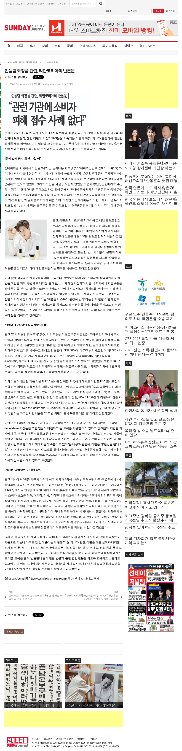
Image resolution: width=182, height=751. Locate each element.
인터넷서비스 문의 (35, 3)
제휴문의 (51, 3)
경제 (32, 45)
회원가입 (170, 10)
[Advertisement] (69, 719)
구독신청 (61, 3)
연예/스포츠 (87, 45)
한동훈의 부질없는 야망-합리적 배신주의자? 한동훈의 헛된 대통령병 (151, 180)
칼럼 (127, 45)
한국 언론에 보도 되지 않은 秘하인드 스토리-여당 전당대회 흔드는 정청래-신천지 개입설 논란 (151, 192)
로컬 (57, 45)
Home (7, 62)
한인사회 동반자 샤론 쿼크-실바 (151, 410)
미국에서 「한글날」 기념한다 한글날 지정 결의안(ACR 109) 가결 (34, 705)
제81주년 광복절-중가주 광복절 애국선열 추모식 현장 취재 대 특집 (150, 520)
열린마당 (146, 45)
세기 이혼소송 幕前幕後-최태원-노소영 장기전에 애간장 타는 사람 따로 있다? (151, 168)
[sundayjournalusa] (25, 27)
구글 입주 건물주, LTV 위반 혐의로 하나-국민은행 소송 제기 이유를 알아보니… (149, 318)
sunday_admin (49, 84)
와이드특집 (110, 45)
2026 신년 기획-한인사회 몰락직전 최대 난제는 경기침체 (151, 352)
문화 (70, 45)
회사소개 (10, 3)
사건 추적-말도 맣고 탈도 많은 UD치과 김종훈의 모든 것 (149, 421)
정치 (20, 45)
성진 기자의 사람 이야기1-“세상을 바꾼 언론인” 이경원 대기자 (94, 705)
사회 (45, 45)
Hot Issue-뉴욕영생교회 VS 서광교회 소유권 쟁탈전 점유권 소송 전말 (151, 446)
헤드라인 (69, 84)
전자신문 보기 (134, 554)
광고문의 (20, 3)
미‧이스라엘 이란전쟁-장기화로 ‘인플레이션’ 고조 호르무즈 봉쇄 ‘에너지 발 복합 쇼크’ (150, 331)
